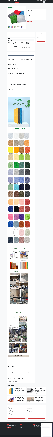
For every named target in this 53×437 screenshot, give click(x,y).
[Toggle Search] (41, 2)
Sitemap (21, 431)
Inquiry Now (9, 427)
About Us (21, 427)
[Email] (51, 217)
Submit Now (26, 418)
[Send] (51, 436)
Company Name (28, 407)
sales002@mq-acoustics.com (43, 0)
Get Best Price (17, 393)
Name (9, 407)
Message (9, 413)
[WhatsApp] (51, 219)
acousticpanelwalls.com (38, 425)
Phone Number (9, 410)
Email (27, 410)
